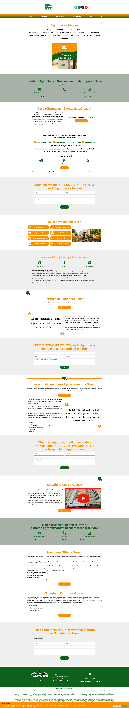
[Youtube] (86, 7)
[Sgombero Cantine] (52, 232)
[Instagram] (82, 7)
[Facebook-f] (79, 7)
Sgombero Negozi (40, 243)
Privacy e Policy (39, 680)
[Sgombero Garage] (52, 243)
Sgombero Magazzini (40, 238)
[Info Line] (64, 89)
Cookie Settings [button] (117, 705)
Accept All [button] (125, 705)
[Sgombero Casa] (29, 232)
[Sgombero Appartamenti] (52, 227)
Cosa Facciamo (76, 16)
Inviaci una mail (39, 93)
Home (32, 16)
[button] (101, 16)
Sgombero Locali (40, 227)
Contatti (92, 16)
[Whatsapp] (75, 7)
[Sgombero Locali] (29, 227)
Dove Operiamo (60, 16)
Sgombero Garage (62, 243)
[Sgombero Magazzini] (29, 238)
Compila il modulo (89, 93)
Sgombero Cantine (62, 233)
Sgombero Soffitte (62, 238)
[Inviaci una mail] (39, 89)
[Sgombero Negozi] (29, 243)
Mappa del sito (39, 684)
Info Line (64, 93)
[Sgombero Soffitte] (52, 238)
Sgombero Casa (40, 233)
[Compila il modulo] (89, 89)
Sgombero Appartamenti (62, 227)
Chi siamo (44, 16)
